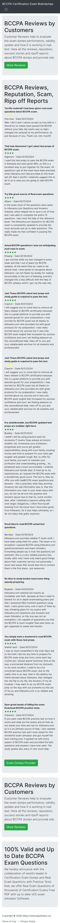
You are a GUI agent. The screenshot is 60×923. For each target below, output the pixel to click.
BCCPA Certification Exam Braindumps (27, 4)
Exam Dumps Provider (21, 763)
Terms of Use (9, 921)
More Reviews (16, 65)
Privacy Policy (28, 921)
